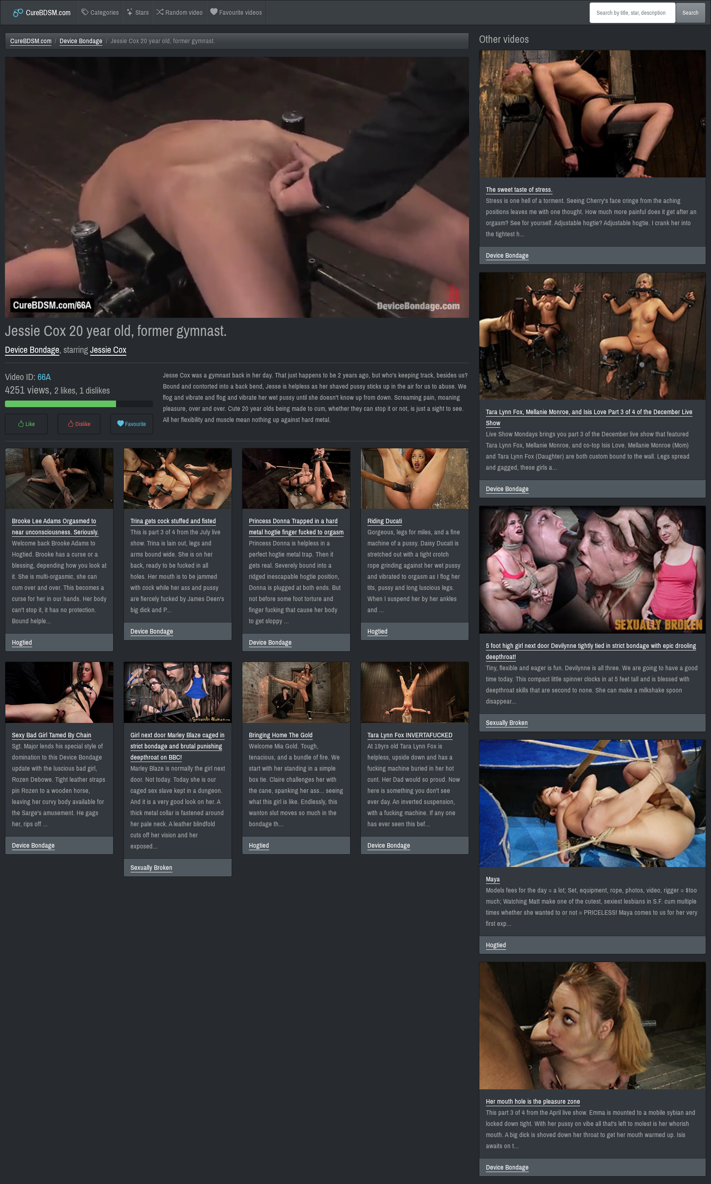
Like (29, 424)
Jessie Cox (108, 349)
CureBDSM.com (47, 13)
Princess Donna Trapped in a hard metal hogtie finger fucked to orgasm (296, 526)
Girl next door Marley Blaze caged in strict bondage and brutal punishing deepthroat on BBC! (177, 746)
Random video (183, 12)
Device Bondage (81, 41)
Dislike (82, 424)
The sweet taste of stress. (519, 189)
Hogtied (22, 642)
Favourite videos (240, 12)
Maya (493, 879)
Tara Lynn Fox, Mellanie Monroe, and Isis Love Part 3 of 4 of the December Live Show (589, 417)
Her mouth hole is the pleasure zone (533, 1101)
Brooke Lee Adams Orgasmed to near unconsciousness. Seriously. (55, 526)
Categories (104, 12)
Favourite (135, 424)
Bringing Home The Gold (281, 735)
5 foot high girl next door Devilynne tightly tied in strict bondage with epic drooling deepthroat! (591, 651)
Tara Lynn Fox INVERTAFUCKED (410, 735)
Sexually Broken (151, 867)
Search (691, 13)
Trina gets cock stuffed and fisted (173, 521)
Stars (141, 12)
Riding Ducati (384, 521)
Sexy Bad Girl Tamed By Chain (51, 735)
